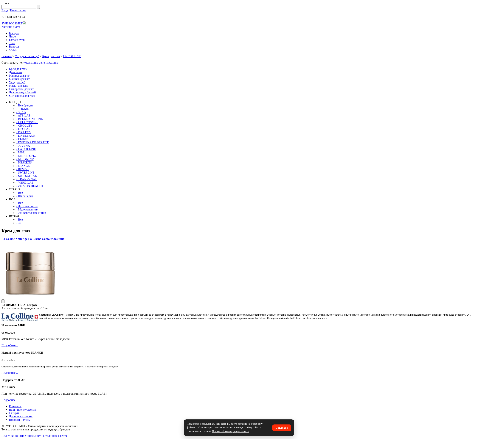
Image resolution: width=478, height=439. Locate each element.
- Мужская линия (27, 209)
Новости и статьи (20, 419)
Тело (12, 43)
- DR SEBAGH (25, 135)
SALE (13, 49)
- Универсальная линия (31, 212)
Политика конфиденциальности (21, 435)
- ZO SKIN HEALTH (29, 186)
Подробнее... (9, 345)
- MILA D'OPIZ (26, 155)
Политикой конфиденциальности (230, 431)
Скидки (14, 413)
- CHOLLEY (24, 125)
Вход (4, 10)
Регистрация (18, 10)
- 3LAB (21, 112)
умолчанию (30, 62)
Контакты (15, 406)
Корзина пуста (10, 26)
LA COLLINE (72, 56)
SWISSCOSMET (12, 23)
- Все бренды (24, 105)
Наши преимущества (22, 409)
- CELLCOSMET (27, 122)
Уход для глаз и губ (27, 56)
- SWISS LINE (25, 172)
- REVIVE (22, 169)
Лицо (12, 36)
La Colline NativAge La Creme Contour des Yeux (32, 238)
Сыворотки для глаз (21, 89)
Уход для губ (17, 82)
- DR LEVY (23, 132)
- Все (19, 192)
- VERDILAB (25, 182)
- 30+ (19, 222)
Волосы (14, 46)
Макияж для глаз (19, 79)
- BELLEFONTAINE (29, 118)
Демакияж (15, 72)
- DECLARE (24, 128)
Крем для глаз (51, 56)
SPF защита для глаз (22, 95)
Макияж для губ (19, 75)
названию (52, 62)
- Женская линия (27, 206)
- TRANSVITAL (26, 179)
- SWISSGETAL (26, 175)
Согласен (282, 427)
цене (42, 62)
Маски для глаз (18, 85)
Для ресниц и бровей (22, 92)
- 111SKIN (22, 108)
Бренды (14, 33)
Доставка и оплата (20, 416)
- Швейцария (24, 196)
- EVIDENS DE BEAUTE (32, 142)
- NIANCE (23, 165)
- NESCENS (24, 162)
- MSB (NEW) (25, 159)
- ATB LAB (23, 115)
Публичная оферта (55, 435)
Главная (6, 56)
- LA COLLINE (26, 149)
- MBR (20, 152)
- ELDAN (22, 139)
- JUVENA (23, 145)
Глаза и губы (17, 39)
